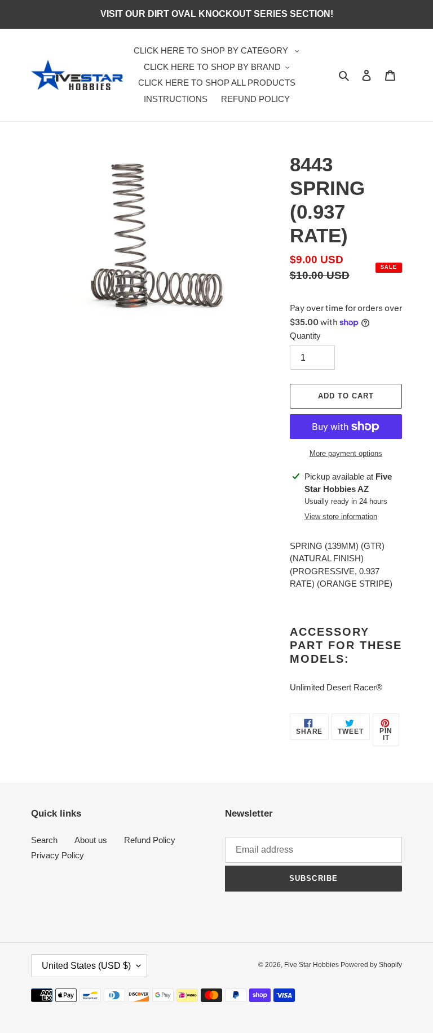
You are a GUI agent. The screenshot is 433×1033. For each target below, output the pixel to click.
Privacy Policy (57, 855)
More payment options (346, 453)
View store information (340, 516)
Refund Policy (149, 840)
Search (44, 840)
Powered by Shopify (371, 965)
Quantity (305, 335)
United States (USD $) (86, 965)
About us (90, 840)
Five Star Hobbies (312, 965)
